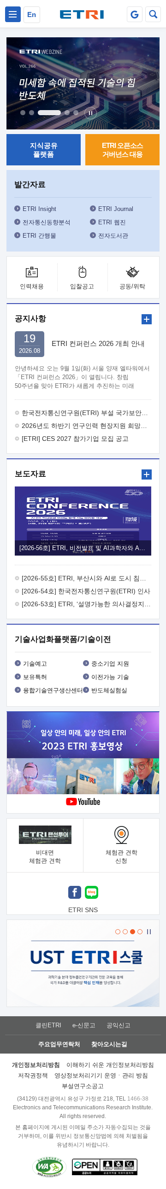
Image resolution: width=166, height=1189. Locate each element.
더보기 (147, 319)
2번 (31, 112)
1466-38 (137, 1098)
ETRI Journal (115, 208)
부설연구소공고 (83, 1086)
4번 (67, 112)
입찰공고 (82, 286)
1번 (22, 112)
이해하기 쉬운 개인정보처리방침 (110, 1064)
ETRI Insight (39, 208)
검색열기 (153, 14)
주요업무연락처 (59, 1044)
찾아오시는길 (109, 1044)
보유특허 (35, 677)
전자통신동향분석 (47, 222)
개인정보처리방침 (36, 1064)
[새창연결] (84, 754)
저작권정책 (33, 1075)
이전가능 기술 (110, 677)
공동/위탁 (132, 286)
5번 (75, 112)
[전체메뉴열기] (13, 14)
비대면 (45, 856)
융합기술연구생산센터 (53, 690)
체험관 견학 (121, 856)
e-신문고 (83, 1025)
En (31, 14)
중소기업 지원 (110, 663)
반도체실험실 (109, 690)
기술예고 (35, 663)
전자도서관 (113, 235)
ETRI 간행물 (39, 235)
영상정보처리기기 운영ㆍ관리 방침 (101, 1075)
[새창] (74, 893)
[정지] (90, 113)
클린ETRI (48, 1025)
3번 (49, 112)
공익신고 (118, 1025)
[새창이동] (134, 14)
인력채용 (32, 286)
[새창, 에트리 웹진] (83, 83)
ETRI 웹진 (112, 222)
